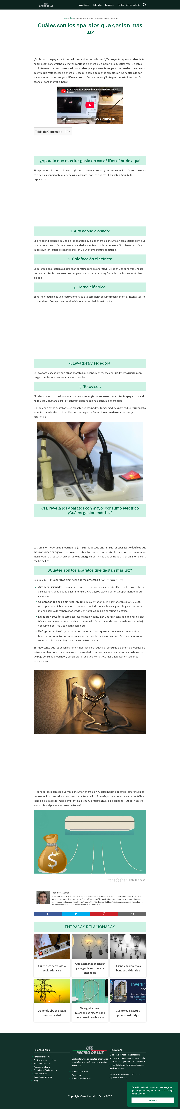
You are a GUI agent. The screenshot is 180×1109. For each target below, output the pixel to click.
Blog (71, 18)
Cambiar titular (40, 1073)
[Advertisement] (95, 46)
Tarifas (121, 5)
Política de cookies (80, 1071)
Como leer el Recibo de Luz (45, 1070)
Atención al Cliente (42, 1067)
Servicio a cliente (133, 5)
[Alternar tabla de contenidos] (67, 131)
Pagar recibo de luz (42, 1056)
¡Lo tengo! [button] (152, 1100)
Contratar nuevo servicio (45, 1060)
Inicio (65, 18)
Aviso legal (76, 1075)
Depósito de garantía (43, 1077)
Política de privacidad (81, 1078)
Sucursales (109, 5)
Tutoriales (97, 5)
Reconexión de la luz (42, 1063)
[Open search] (144, 5)
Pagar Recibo (83, 5)
